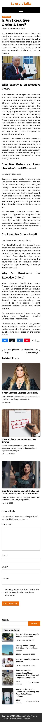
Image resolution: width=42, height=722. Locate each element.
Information (6, 17)
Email (5, 567)
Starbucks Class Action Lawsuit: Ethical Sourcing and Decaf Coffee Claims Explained (27, 692)
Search (5, 620)
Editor (4, 28)
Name (5, 555)
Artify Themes (23, 718)
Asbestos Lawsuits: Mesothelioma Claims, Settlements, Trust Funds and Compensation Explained (27, 674)
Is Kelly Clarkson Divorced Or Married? (20, 393)
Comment (7, 524)
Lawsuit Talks (21, 3)
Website (5, 578)
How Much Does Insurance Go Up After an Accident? (27, 635)
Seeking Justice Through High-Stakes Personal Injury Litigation (27, 648)
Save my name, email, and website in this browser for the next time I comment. (22, 592)
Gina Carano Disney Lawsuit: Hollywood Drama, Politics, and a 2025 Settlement (20, 492)
